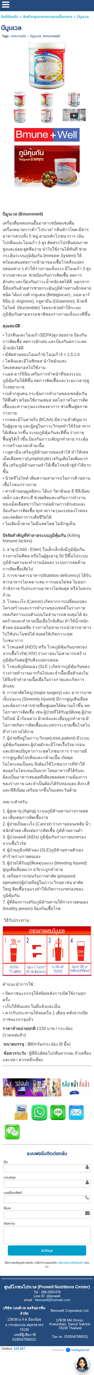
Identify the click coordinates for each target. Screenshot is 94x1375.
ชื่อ (6, 1162)
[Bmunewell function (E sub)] (74, 115)
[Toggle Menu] (82, 1363)
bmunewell (51, 36)
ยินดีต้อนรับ (9, 17)
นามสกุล (10, 1177)
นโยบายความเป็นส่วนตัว (71, 1263)
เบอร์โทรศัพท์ (13, 1192)
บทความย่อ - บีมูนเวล (25, 36)
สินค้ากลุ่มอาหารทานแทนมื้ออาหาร (47, 17)
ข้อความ (9, 1223)
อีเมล (7, 1208)
